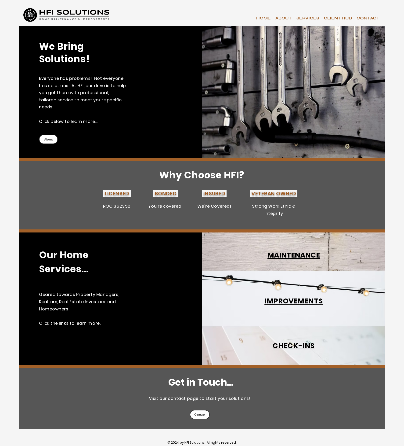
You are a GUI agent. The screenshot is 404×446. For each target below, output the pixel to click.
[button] (307, 18)
